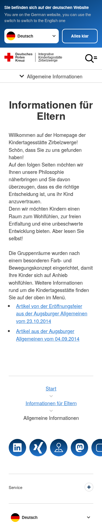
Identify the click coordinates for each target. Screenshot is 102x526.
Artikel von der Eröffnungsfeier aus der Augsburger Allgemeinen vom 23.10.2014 (51, 313)
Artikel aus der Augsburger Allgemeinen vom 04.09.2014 (47, 334)
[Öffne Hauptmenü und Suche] (91, 58)
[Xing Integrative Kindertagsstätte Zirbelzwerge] (38, 447)
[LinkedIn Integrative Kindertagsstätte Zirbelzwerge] (17, 447)
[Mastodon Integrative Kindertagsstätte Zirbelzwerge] (79, 447)
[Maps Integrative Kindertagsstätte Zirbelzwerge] (58, 447)
